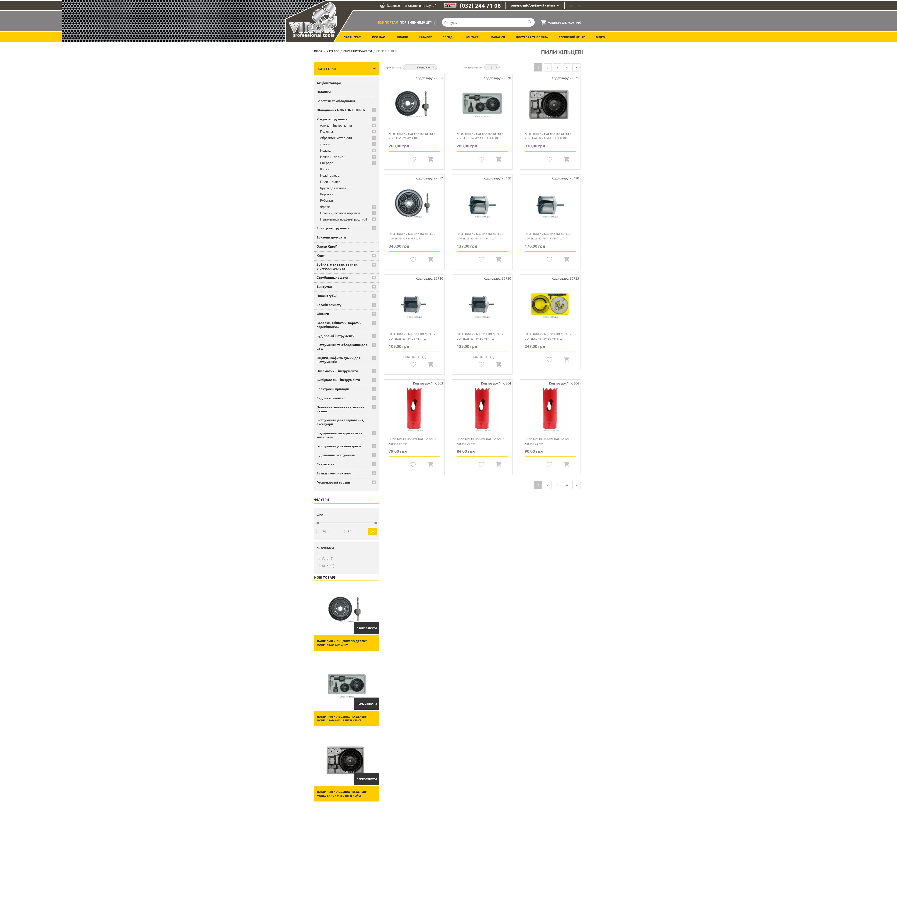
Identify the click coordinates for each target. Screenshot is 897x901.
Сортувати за (392, 67)
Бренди (449, 37)
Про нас (378, 37)
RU (579, 5)
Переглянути (366, 628)
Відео (600, 37)
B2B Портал (388, 22)
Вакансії (498, 37)
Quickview (430, 159)
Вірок (318, 51)
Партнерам (352, 37)
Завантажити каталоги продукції (411, 5)
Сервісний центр (572, 37)
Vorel (328, 558)
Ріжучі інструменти (357, 51)
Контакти (473, 37)
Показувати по (472, 67)
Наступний (576, 67)
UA (571, 5)
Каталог (425, 37)
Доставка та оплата (532, 37)
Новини (402, 37)
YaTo (328, 565)
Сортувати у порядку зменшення (441, 66)
